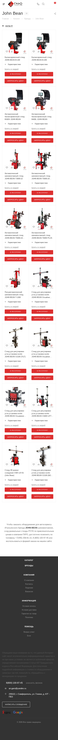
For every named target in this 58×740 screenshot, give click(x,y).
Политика (29, 617)
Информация (29, 601)
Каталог (29, 560)
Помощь (29, 627)
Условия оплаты (29, 606)
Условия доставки (29, 610)
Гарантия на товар (29, 614)
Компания (29, 575)
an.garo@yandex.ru (17, 688)
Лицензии (29, 588)
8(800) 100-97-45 (14, 683)
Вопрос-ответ (29, 632)
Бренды (29, 566)
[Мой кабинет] (48, 4)
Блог (29, 636)
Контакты (29, 584)
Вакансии (29, 591)
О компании (29, 580)
